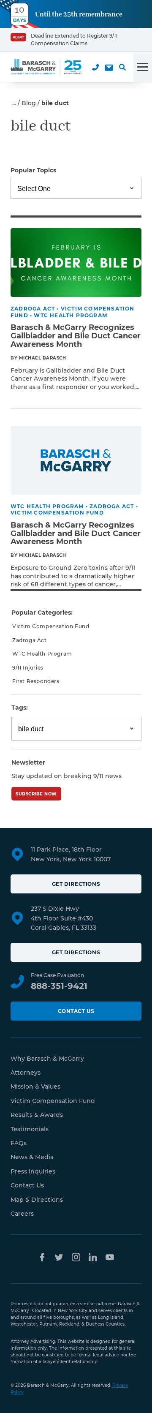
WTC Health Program (42, 654)
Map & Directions (37, 1199)
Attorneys (26, 1072)
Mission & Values (35, 1086)
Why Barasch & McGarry (47, 1058)
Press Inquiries (33, 1171)
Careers (22, 1213)
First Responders (36, 681)
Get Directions (76, 884)
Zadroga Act (29, 640)
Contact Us (76, 1011)
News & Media (32, 1157)
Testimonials (30, 1129)
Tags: (19, 707)
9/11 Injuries (27, 667)
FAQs (19, 1143)
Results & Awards (37, 1115)
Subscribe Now (36, 794)
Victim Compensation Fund (50, 626)
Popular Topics (33, 170)
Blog (29, 103)
